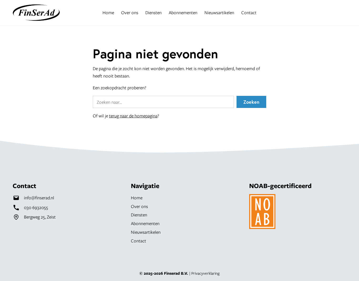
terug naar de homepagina (133, 116)
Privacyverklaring (205, 273)
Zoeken (251, 102)
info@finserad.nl (39, 198)
